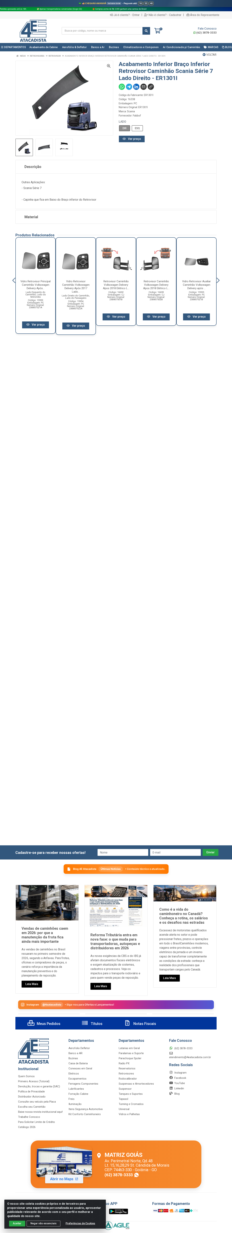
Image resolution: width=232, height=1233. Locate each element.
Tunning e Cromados (131, 1104)
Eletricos (74, 1073)
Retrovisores (126, 1073)
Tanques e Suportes (131, 1093)
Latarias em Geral (129, 1048)
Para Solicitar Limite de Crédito (36, 1122)
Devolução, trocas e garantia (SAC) (39, 1086)
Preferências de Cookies (80, 1223)
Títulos (96, 1023)
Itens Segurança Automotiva (86, 1109)
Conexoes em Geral (80, 1068)
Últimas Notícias (111, 868)
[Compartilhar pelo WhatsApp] (122, 87)
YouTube (179, 1083)
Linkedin (179, 1088)
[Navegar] (14, 280)
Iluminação (75, 1104)
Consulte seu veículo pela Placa (37, 1101)
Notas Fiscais (144, 1023)
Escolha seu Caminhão (31, 1106)
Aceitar (17, 1223)
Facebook (180, 1078)
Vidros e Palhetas (129, 1114)
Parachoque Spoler (130, 1058)
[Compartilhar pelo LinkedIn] (136, 87)
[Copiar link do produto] (151, 87)
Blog (177, 1093)
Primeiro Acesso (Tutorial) (33, 1081)
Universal (124, 1109)
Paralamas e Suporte (131, 1053)
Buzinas (73, 1058)
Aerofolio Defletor (79, 1048)
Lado (122, 121)
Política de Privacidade (31, 1091)
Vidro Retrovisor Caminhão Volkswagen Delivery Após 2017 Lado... (76, 286)
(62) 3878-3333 (206, 32)
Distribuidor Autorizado (31, 1096)
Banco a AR (75, 1053)
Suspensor (125, 1088)
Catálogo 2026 (27, 1127)
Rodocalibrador (128, 1078)
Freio (71, 1099)
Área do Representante (204, 14)
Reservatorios (127, 1068)
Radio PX (124, 1063)
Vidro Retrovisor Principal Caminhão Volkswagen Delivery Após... (35, 285)
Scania (131, 111)
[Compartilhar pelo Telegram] (129, 87)
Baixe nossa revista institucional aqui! (40, 1111)
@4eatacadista (51, 1004)
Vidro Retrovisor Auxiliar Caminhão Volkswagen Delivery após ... (196, 285)
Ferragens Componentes (83, 1083)
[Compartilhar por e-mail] (143, 87)
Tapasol (123, 1099)
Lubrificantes (76, 1088)
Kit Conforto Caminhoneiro (85, 1114)
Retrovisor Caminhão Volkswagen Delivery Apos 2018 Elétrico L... (116, 285)
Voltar (211, 54)
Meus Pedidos (48, 1023)
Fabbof (137, 115)
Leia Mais (31, 984)
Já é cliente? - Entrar (127, 14)
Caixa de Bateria (78, 1063)
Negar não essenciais (43, 1223)
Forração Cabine (78, 1093)
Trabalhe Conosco (29, 1117)
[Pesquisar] (146, 31)
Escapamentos (77, 1078)
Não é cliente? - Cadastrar (164, 14)
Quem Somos (26, 1076)
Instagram (180, 1072)
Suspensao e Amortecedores (136, 1083)
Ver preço (134, 139)
